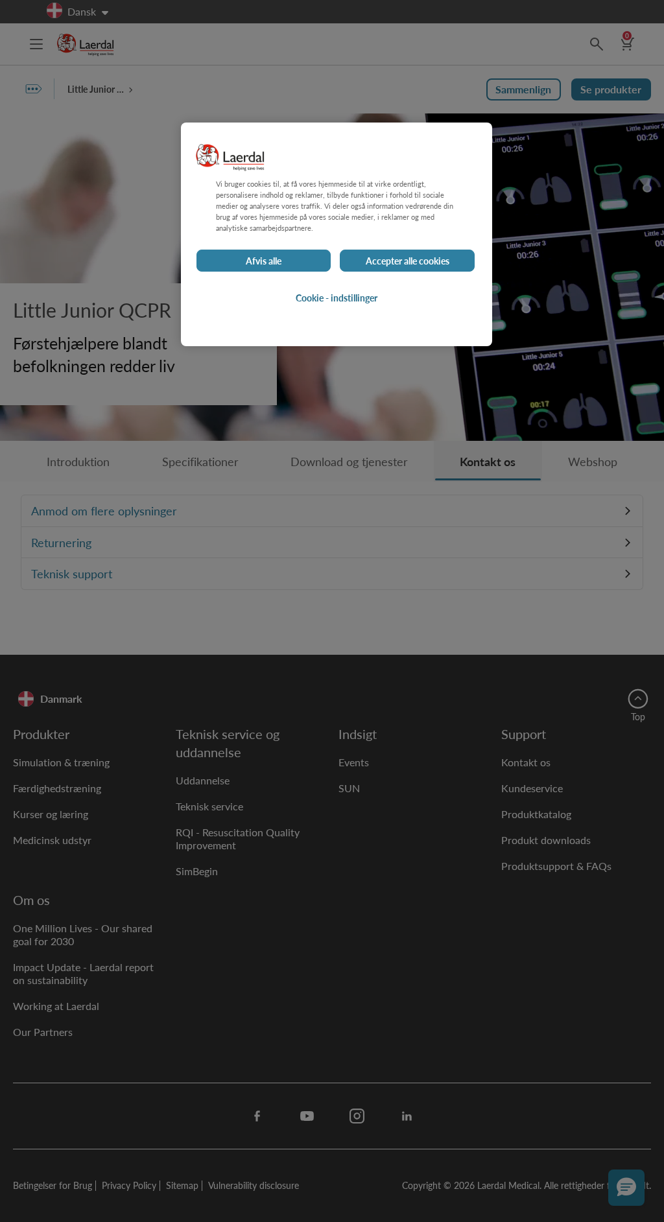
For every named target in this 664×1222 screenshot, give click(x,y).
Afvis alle (263, 260)
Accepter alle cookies (407, 260)
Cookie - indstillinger (336, 297)
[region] (336, 234)
